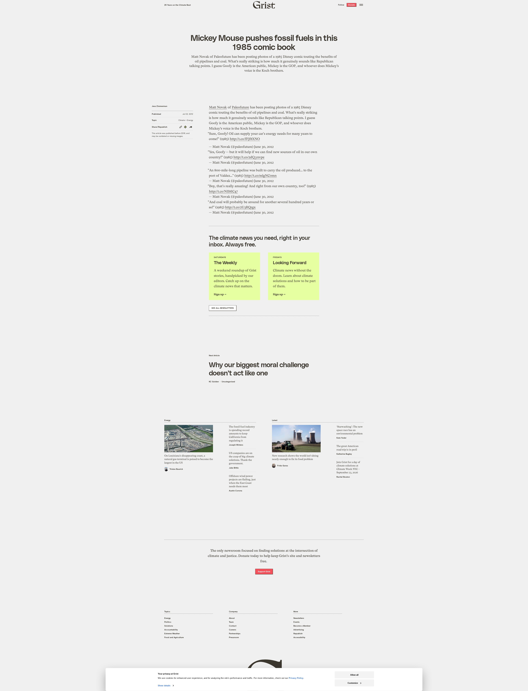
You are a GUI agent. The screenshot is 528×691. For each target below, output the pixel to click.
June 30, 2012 (264, 147)
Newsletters (298, 618)
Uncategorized (228, 381)
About (232, 618)
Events (296, 622)
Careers (232, 629)
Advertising (298, 629)
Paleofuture (240, 107)
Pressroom (234, 637)
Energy (167, 618)
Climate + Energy (185, 120)
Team (231, 622)
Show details (164, 685)
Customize (353, 683)
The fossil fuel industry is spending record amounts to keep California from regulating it (242, 433)
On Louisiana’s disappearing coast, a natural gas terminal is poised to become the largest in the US (188, 459)
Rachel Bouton (343, 477)
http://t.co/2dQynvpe (248, 157)
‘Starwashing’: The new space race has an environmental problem (349, 430)
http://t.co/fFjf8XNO (245, 139)
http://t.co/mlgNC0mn (260, 176)
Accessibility (299, 637)
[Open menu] (361, 4)
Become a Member (301, 626)
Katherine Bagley (344, 454)
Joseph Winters (236, 445)
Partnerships (234, 633)
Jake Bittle (234, 468)
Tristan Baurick (176, 469)
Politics (167, 622)
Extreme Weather (172, 633)
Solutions (168, 626)
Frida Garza (282, 465)
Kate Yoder (341, 438)
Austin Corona (235, 490)
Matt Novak (218, 107)
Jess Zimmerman (159, 106)
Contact (232, 626)
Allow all (354, 675)
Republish (297, 633)
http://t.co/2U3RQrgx (240, 207)
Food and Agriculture (174, 637)
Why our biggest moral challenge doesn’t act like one (259, 368)
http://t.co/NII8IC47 (223, 191)
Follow (341, 5)
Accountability (171, 629)
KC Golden (214, 381)
